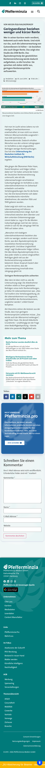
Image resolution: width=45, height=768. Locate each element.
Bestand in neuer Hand (14, 655)
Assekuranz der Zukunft (15, 647)
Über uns (8, 601)
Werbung (8, 679)
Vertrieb (8, 714)
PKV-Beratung (11, 651)
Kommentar (9, 478)
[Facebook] (4, 581)
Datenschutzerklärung (31, 746)
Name (7, 507)
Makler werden (11, 659)
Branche (8, 726)
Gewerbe (8, 710)
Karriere (8, 605)
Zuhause (8, 722)
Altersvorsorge (11, 81)
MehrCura (9, 636)
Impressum (36, 741)
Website (7, 526)
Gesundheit (10, 702)
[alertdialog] (22, 764)
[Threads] (15, 581)
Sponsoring (9, 683)
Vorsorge (8, 718)
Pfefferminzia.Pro (12, 632)
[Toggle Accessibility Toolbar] (40, 763)
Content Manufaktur (13, 617)
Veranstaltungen (12, 687)
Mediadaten (10, 609)
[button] (32, 12)
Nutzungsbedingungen (21, 741)
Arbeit (7, 699)
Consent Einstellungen (31, 737)
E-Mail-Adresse (10, 516)
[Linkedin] (8, 581)
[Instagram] (11, 581)
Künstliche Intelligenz (14, 663)
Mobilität (8, 706)
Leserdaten (9, 613)
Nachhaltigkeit (11, 667)
